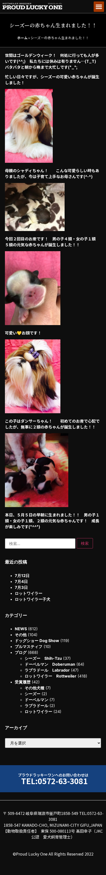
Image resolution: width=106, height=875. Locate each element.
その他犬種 (34, 687)
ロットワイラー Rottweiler (50, 676)
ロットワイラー (28, 593)
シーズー (32, 693)
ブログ (21, 652)
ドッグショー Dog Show (37, 640)
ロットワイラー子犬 (32, 599)
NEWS (21, 628)
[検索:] (40, 543)
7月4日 (21, 581)
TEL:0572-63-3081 (54, 780)
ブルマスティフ (28, 646)
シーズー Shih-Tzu (43, 658)
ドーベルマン (36, 699)
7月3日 (21, 587)
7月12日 (22, 575)
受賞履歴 (23, 681)
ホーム (22, 37)
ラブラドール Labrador (47, 670)
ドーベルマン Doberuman (50, 664)
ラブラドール (36, 705)
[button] (99, 6)
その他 (21, 634)
